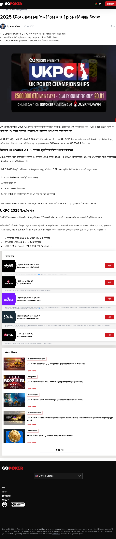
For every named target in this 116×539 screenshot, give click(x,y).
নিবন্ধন (4, 491)
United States (46, 475)
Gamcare (56, 533)
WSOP (5, 499)
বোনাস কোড (6, 495)
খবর (3, 487)
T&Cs (38, 274)
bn (99, 3)
